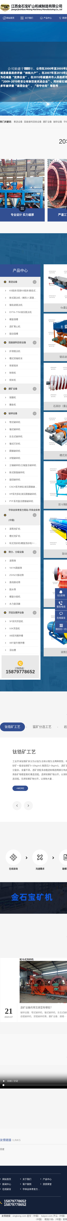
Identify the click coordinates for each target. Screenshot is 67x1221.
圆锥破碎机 (14, 451)
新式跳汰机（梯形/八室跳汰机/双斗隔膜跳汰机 (23, 298)
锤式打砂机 (14, 443)
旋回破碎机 (14, 479)
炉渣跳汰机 (14, 351)
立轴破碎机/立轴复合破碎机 (22, 465)
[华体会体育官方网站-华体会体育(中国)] (31, 7)
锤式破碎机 (14, 429)
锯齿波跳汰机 (15, 305)
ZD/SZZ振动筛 (16, 575)
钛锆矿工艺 (12, 727)
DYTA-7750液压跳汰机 (20, 312)
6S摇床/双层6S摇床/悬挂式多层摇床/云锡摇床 (23, 290)
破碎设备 (57, 121)
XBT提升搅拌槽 (16, 643)
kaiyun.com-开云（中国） (53, 1216)
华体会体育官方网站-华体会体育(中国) (24, 515)
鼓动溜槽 (13, 333)
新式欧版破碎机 (17, 472)
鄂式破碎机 (14, 422)
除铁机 (12, 372)
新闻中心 (6, 1184)
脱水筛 (12, 589)
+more (20, 788)
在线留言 (6, 1189)
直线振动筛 (14, 582)
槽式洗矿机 (14, 536)
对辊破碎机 (14, 458)
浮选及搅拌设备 (16, 612)
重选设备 (18, 121)
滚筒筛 (12, 560)
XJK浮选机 (14, 628)
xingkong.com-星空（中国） (26, 1216)
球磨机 (12, 397)
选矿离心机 (14, 326)
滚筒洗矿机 (14, 529)
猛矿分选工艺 (42, 727)
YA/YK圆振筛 (15, 568)
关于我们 (29, 18)
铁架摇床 (13, 365)
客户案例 (27, 1184)
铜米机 (12, 380)
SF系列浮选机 (16, 621)
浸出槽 (12, 650)
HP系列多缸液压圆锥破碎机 (22, 494)
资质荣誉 (47, 1184)
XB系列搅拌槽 (16, 635)
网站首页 (10, 18)
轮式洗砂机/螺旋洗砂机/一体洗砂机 (23, 543)
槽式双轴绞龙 (15, 358)
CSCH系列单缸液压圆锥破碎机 (23, 487)
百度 (2, 1149)
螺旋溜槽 (13, 319)
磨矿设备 (47, 121)
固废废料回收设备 (32, 121)
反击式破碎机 (15, 436)
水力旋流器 (14, 604)
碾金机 (12, 404)
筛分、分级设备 (16, 552)
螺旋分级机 (14, 596)
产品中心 (48, 18)
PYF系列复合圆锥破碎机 (21, 501)
